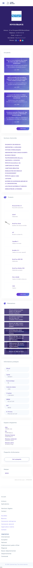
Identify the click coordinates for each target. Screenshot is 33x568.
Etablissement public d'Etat (10, 545)
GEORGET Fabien (9, 440)
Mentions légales (7, 508)
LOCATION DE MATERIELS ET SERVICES (16, 186)
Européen (4, 540)
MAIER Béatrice (9, 433)
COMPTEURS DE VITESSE (12, 165)
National (4, 542)
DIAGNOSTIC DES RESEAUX (12, 144)
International (5, 537)
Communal (4, 556)
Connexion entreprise (8, 521)
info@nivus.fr (18, 35)
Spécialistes (5, 504)
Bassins (4, 518)
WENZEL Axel (8, 429)
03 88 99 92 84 (20, 33)
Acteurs (3, 501)
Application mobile (7, 527)
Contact (3, 511)
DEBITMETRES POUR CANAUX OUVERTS (16, 152)
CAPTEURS (8, 178)
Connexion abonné (7, 524)
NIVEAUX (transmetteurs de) (12, 163)
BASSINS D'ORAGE (10, 155)
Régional (4, 548)
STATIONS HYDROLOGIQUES (13, 150)
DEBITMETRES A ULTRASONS (13, 147)
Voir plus (23, 128)
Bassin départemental (8, 551)
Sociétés (4, 516)
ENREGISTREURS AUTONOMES (13, 189)
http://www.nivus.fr (20, 38)
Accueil (3, 497)
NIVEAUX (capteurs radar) (12, 176)
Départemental (6, 553)
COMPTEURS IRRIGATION (12, 168)
